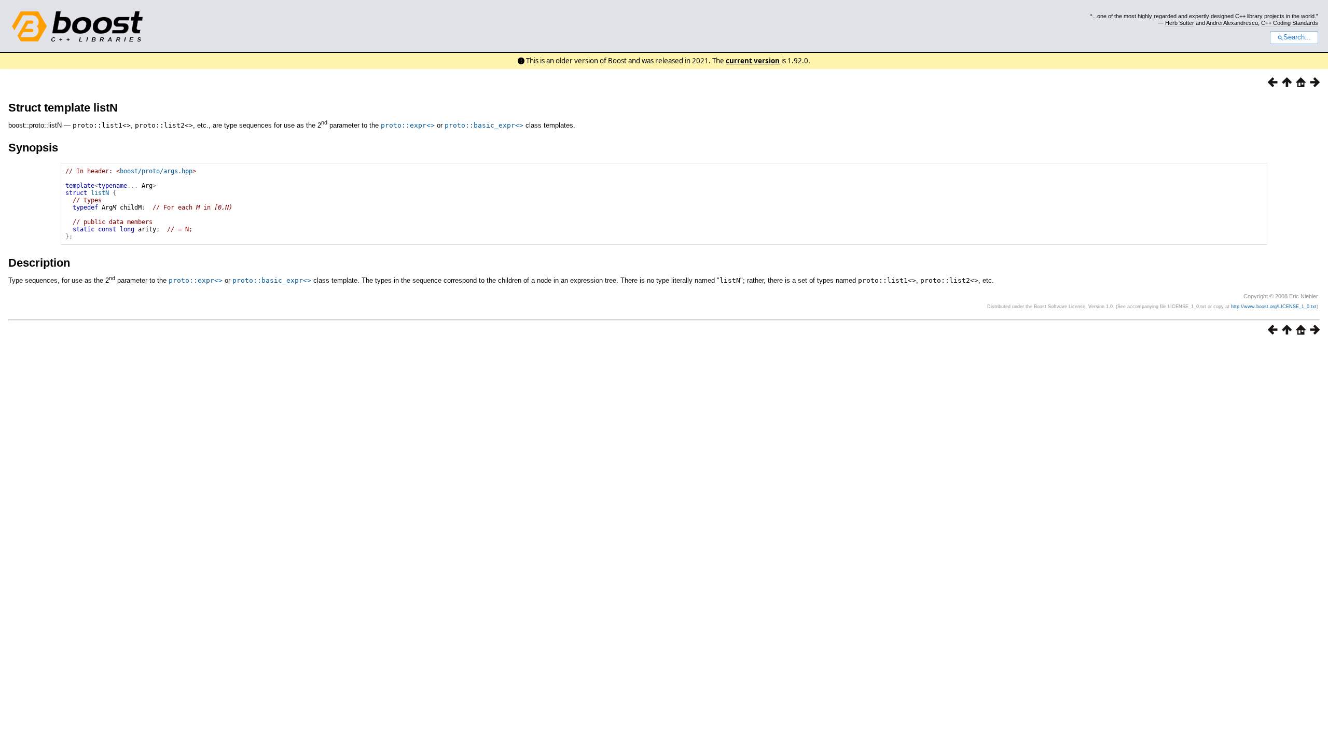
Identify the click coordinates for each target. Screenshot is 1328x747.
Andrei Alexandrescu (1232, 23)
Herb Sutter (1179, 23)
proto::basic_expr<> (484, 125)
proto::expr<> (408, 125)
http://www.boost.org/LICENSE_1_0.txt (1274, 306)
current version (753, 60)
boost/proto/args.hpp (156, 171)
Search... (1297, 37)
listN (100, 193)
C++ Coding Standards (1289, 23)
